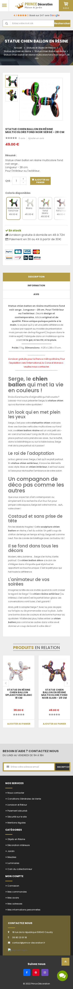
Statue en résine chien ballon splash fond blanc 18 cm (18, 694)
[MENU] (4, 5)
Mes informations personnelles (23, 909)
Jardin (11, 851)
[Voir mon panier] (66, 4)
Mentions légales (16, 822)
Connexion (13, 885)
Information (36, 285)
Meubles (11, 857)
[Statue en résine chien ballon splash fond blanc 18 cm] (19, 671)
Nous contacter (15, 792)
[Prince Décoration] (34, 5)
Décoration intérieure (18, 845)
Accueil (18, 47)
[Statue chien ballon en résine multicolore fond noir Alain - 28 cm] (54, 671)
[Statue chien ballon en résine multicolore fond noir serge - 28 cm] (11, 81)
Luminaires (13, 863)
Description (36, 276)
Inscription (63, 766)
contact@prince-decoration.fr (28, 942)
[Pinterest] (35, 972)
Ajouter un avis (36, 138)
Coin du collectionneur (19, 869)
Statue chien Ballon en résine (50, 51)
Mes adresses (14, 903)
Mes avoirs (13, 897)
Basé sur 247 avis (36, 15)
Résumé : (11, 155)
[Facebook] (26, 972)
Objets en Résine (16, 839)
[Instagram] (44, 972)
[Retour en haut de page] (65, 963)
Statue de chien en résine (17, 51)
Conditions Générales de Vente (24, 798)
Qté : (8, 181)
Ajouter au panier (41, 181)
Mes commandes (17, 891)
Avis (36, 294)
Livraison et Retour (17, 804)
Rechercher (62, 23)
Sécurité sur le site (17, 816)
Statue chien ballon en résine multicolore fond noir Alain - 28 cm (54, 694)
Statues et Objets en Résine (41, 47)
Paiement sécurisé (17, 810)
